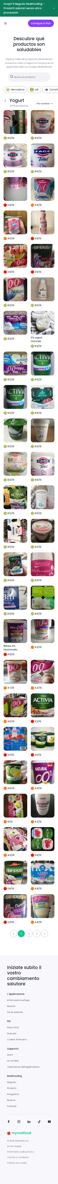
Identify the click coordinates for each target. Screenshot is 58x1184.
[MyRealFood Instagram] (18, 1122)
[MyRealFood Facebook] (8, 1122)
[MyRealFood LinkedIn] (29, 1122)
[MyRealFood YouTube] (49, 1122)
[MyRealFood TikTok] (39, 1122)
